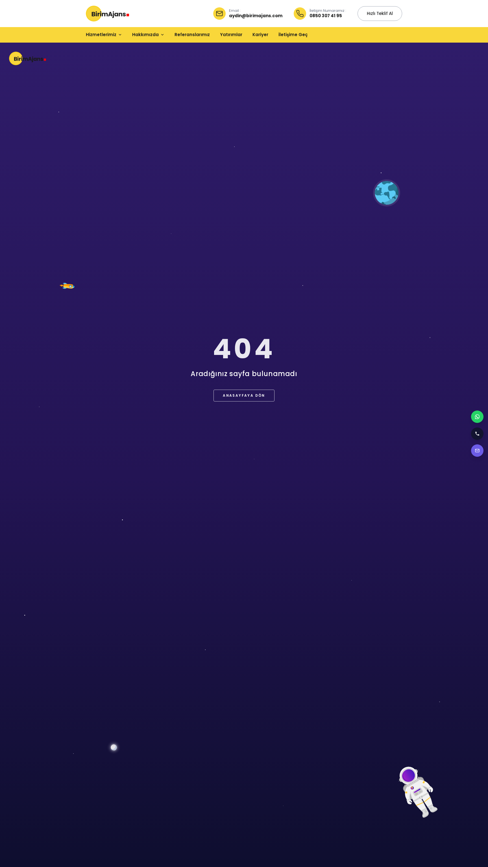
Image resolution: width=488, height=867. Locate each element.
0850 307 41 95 (326, 16)
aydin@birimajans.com (255, 16)
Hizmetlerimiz (101, 35)
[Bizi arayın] (477, 433)
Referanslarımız (192, 35)
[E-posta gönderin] (477, 450)
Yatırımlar (231, 35)
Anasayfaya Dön (244, 395)
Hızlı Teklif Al (380, 13)
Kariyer (260, 35)
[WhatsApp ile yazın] (477, 417)
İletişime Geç (293, 35)
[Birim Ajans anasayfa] (107, 13)
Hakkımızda (145, 35)
